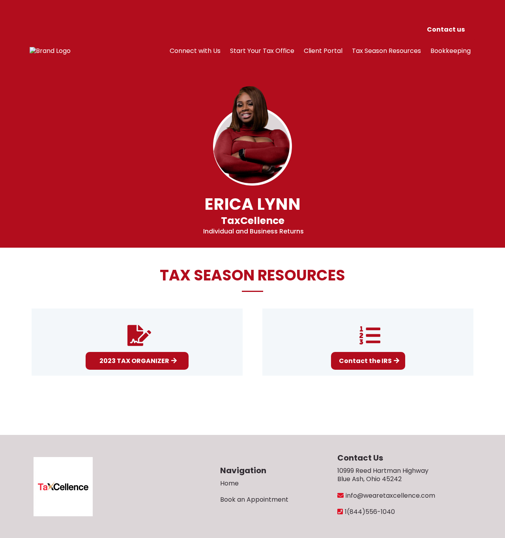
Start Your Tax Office (262, 50)
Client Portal (323, 50)
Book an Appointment (254, 499)
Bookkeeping (450, 50)
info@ (354, 495)
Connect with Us (195, 50)
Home (229, 483)
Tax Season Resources (386, 50)
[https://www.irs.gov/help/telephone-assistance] (367, 333)
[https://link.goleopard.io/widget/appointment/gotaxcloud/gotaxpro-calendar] (137, 333)
